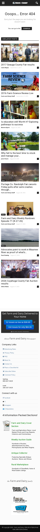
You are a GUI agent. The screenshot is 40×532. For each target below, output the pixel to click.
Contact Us (8, 364)
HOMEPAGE (26, 28)
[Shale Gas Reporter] (20, 502)
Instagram (7, 405)
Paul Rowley (5, 255)
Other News (5, 286)
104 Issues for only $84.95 (20, 327)
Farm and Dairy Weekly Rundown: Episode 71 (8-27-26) (18, 219)
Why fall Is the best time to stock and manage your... (18, 154)
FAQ (5, 356)
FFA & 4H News (6, 61)
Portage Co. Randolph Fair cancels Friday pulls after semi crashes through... (18, 187)
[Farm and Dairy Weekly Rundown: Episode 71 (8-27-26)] (20, 206)
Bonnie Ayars (5, 127)
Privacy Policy (9, 353)
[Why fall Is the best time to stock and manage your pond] (20, 141)
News (3, 89)
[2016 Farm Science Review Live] (20, 81)
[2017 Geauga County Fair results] (20, 52)
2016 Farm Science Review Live (17, 93)
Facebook (7, 398)
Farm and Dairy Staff (8, 96)
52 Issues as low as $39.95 (18, 322)
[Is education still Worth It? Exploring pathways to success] (20, 110)
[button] (37, 3)
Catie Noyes (5, 67)
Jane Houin (4, 159)
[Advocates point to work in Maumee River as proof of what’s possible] (20, 237)
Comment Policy (9, 375)
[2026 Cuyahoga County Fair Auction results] (20, 269)
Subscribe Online (10, 371)
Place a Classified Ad (11, 367)
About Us (7, 360)
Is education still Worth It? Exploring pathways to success (19, 123)
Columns (4, 118)
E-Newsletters (9, 409)
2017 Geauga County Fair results (18, 64)
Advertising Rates (10, 349)
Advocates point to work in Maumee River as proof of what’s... (19, 251)
